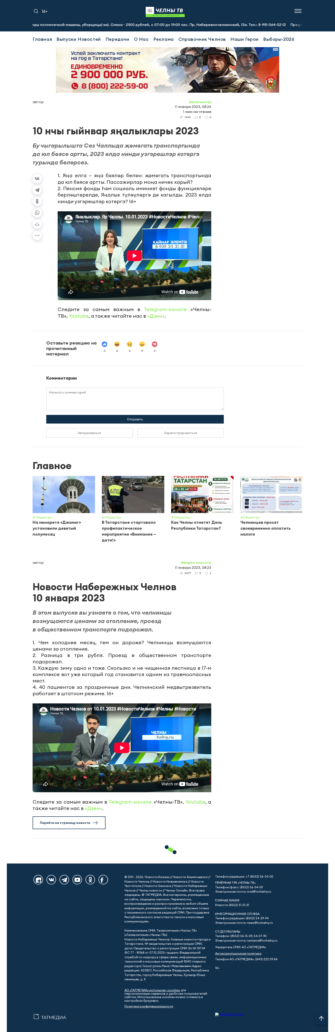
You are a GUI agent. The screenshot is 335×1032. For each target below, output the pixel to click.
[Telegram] (37, 189)
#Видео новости (196, 562)
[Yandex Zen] (38, 879)
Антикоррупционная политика (238, 953)
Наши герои (244, 39)
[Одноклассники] (37, 201)
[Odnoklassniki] (90, 879)
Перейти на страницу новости (65, 823)
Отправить (135, 419)
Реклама (163, 39)
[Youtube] (77, 879)
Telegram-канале (165, 309)
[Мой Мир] (37, 224)
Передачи (117, 39)
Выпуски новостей (79, 39)
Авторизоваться (89, 433)
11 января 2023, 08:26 (193, 106)
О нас (141, 39)
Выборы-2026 (278, 39)
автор (38, 102)
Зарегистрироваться (180, 433)
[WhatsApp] (37, 212)
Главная (42, 39)
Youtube (79, 316)
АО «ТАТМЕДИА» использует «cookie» (152, 990)
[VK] (51, 879)
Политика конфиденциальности (148, 1006)
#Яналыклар (200, 102)
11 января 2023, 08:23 (193, 567)
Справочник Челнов (202, 39)
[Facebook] (103, 879)
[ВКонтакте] (37, 178)
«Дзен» (156, 316)
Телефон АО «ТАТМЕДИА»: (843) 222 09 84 (246, 959)
